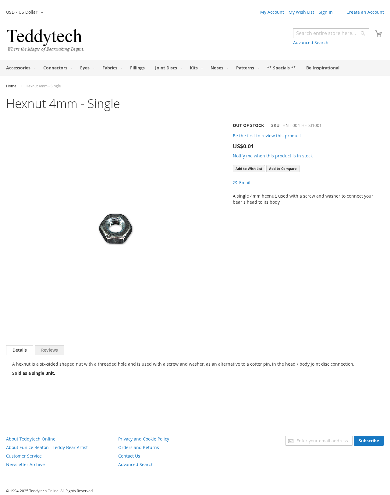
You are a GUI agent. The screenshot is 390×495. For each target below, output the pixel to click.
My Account (272, 12)
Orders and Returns (138, 447)
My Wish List (301, 12)
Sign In (326, 12)
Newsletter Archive (25, 464)
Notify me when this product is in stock (273, 156)
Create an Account (365, 12)
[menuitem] (19, 68)
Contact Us (129, 456)
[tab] (19, 350)
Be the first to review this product (267, 136)
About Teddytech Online (30, 439)
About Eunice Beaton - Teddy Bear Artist (47, 447)
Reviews (49, 350)
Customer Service (24, 456)
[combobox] (331, 33)
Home (11, 85)
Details (19, 350)
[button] (25, 12)
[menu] (195, 68)
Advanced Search (310, 42)
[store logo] (46, 40)
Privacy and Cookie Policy (143, 439)
